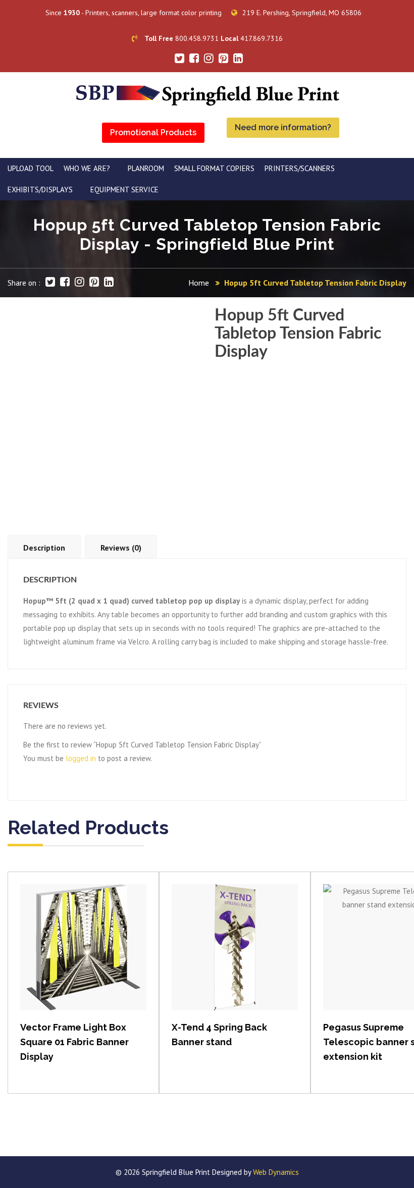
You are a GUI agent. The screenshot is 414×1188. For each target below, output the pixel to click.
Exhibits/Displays (40, 189)
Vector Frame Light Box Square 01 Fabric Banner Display (74, 1042)
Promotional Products (153, 132)
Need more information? (283, 127)
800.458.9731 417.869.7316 (213, 38)
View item (83, 957)
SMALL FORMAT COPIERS (214, 168)
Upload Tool (31, 168)
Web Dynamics (276, 1172)
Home (198, 283)
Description (44, 548)
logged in (81, 758)
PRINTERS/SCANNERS (300, 168)
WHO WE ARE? (87, 168)
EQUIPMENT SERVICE (124, 189)
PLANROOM (146, 168)
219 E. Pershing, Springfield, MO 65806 (301, 12)
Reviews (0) (120, 548)
